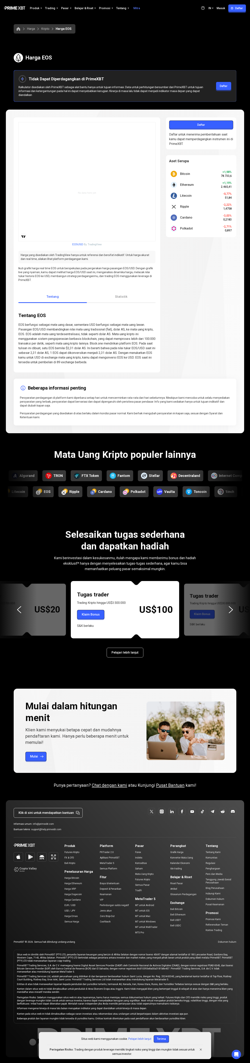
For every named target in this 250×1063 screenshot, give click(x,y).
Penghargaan (213, 868)
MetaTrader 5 (107, 863)
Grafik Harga (176, 852)
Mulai (34, 756)
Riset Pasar (176, 883)
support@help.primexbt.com (46, 829)
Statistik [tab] (121, 297)
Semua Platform (108, 868)
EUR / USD (70, 905)
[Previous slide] (19, 609)
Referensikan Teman (217, 924)
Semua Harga (71, 921)
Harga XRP (70, 889)
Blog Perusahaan (215, 888)
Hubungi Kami (213, 893)
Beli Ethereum (178, 914)
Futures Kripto (71, 852)
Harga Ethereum (73, 883)
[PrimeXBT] (14, 8)
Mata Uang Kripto (144, 874)
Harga (31, 29)
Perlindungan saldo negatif (114, 905)
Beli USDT (175, 920)
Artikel (173, 889)
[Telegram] (212, 811)
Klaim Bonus (91, 614)
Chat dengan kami (109, 785)
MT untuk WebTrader (146, 927)
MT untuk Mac (142, 916)
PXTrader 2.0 (107, 852)
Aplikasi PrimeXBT (110, 857)
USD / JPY (69, 910)
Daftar (239, 8)
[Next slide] (230, 609)
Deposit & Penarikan (110, 889)
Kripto (45, 29)
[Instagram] (161, 811)
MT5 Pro (139, 932)
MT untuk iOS (142, 910)
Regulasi (210, 863)
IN (209, 8)
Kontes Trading (214, 930)
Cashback (105, 921)
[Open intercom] (236, 1054)
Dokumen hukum (227, 942)
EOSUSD (77, 244)
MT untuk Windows (145, 921)
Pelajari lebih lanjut (125, 652)
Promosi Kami (213, 919)
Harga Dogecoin (73, 894)
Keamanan (106, 894)
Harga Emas (71, 916)
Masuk (221, 8)
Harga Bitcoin (71, 878)
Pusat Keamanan (215, 904)
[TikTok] (202, 811)
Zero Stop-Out (107, 916)
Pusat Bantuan (170, 785)
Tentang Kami (213, 852)
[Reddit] (222, 811)
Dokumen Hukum (215, 899)
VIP (101, 899)
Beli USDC (175, 925)
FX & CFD (69, 857)
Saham (139, 868)
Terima (161, 1038)
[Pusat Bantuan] (203, 8)
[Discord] (232, 811)
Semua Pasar (142, 885)
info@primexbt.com (43, 824)
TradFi (138, 890)
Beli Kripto (69, 863)
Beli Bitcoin (176, 909)
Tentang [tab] (52, 297)
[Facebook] (182, 811)
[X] (151, 811)
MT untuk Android (144, 905)
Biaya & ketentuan (109, 883)
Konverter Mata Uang (181, 857)
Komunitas (211, 857)
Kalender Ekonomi (180, 863)
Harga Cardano (72, 899)
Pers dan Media (214, 874)
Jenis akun (106, 910)
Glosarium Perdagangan (183, 894)
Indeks (138, 857)
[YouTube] (192, 811)
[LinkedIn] (171, 811)
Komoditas (141, 863)
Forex (138, 852)
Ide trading (176, 868)
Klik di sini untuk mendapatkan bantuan (46, 813)
